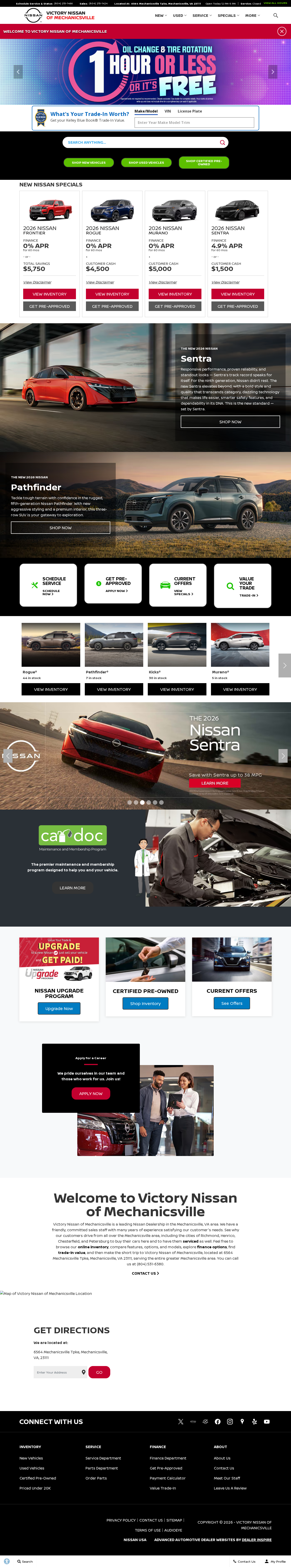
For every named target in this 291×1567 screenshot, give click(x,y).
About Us (222, 1458)
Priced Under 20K (35, 1488)
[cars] (193, 1422)
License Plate (190, 111)
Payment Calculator (168, 1478)
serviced (190, 1241)
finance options (212, 1246)
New (159, 15)
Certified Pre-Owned (38, 1478)
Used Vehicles (32, 1468)
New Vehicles (31, 1458)
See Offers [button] (231, 1003)
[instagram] (230, 1422)
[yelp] (254, 1422)
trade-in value (71, 1252)
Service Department (103, 1458)
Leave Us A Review (230, 1488)
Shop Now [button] (230, 421)
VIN (168, 111)
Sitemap (174, 1520)
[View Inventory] (145, 755)
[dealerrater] (205, 1422)
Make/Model (146, 111)
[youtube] (267, 1422)
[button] (275, 15)
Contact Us (224, 1468)
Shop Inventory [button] (145, 1003)
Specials (227, 15)
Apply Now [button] (91, 1093)
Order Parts (96, 1478)
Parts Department (101, 1468)
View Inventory (49, 294)
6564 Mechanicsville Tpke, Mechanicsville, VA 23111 (166, 3)
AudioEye (173, 1530)
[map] (242, 1422)
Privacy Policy (121, 1520)
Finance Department (168, 1458)
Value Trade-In (163, 1488)
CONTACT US (144, 1273)
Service (200, 15)
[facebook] (218, 1422)
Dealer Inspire (257, 1539)
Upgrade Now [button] (59, 1008)
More (251, 16)
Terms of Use (148, 1530)
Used (178, 15)
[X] (181, 1422)
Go (99, 1372)
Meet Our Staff (227, 1478)
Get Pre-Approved (49, 306)
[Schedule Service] (145, 72)
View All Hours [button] (275, 3)
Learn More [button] (73, 887)
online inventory (93, 1246)
